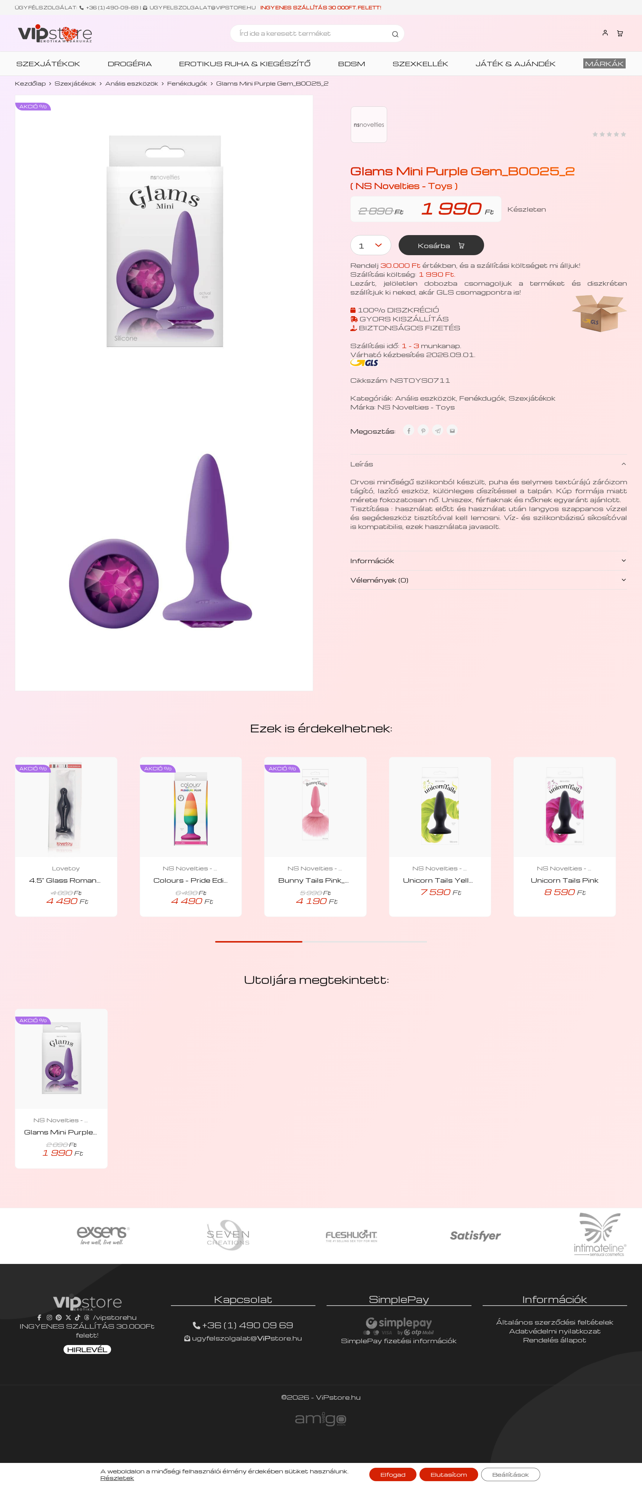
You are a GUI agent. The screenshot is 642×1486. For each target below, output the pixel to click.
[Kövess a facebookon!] (40, 1317)
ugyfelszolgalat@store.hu (246, 1337)
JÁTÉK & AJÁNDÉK (516, 64)
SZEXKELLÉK (420, 64)
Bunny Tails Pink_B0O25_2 (330, 880)
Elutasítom (449, 1474)
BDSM (351, 64)
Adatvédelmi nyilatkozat (555, 1330)
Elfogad (392, 1474)
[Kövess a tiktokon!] (77, 1317)
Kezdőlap (30, 83)
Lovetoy (66, 868)
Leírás (361, 463)
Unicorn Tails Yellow (441, 880)
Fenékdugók (187, 83)
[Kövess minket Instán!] (49, 1317)
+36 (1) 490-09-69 (112, 7)
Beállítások (510, 1474)
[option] (73, 1236)
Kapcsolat (243, 1299)
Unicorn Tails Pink (565, 880)
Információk (372, 560)
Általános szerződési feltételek (554, 1321)
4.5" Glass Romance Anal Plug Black (98, 880)
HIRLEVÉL (87, 1349)
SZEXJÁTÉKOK (48, 64)
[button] (429, 914)
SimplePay (399, 1299)
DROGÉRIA (130, 64)
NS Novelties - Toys (416, 406)
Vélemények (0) (379, 579)
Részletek (117, 1477)
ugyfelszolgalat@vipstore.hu (203, 7)
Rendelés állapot (554, 1339)
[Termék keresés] (395, 33)
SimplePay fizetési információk (399, 1340)
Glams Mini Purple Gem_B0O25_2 (89, 1131)
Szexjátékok (75, 83)
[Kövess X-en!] (68, 1317)
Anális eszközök (131, 83)
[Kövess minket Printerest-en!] (59, 1317)
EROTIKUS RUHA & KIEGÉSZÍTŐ (245, 64)
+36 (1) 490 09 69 (247, 1325)
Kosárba (435, 245)
